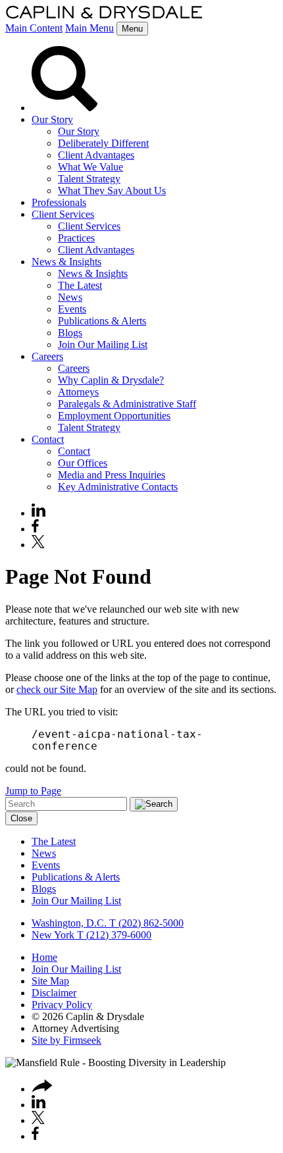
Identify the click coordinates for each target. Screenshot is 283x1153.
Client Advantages (96, 155)
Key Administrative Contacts (118, 486)
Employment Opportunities (114, 415)
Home (44, 957)
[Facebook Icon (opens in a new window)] (35, 528)
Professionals (59, 202)
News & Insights (66, 261)
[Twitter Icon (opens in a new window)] (38, 544)
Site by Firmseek (66, 1040)
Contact (48, 439)
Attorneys (78, 391)
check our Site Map (56, 689)
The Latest (80, 285)
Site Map (50, 980)
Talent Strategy (89, 178)
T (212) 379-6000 (112, 934)
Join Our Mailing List (102, 344)
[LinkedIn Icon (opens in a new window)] (38, 513)
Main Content (34, 28)
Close (21, 818)
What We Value (90, 166)
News (70, 297)
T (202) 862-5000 (145, 923)
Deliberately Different (103, 143)
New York (53, 934)
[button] (42, 1088)
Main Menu (89, 28)
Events (72, 309)
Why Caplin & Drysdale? (111, 380)
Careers (47, 356)
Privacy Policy (62, 1004)
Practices (76, 237)
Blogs (70, 332)
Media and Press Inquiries (111, 474)
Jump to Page (33, 790)
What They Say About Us (112, 190)
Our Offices (82, 463)
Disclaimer (54, 992)
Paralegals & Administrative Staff (127, 403)
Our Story (52, 119)
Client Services (63, 214)
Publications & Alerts (102, 320)
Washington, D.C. (69, 923)
